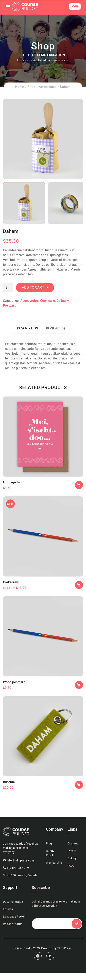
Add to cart (33, 287)
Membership (54, 862)
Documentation (13, 901)
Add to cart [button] (79, 485)
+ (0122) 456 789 (18, 867)
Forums (8, 909)
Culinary (63, 301)
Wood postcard (14, 682)
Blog (49, 843)
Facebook (38, 956)
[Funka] (43, 139)
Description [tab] (27, 328)
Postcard (9, 305)
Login (75, 6)
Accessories (47, 87)
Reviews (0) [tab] (55, 328)
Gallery (72, 858)
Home (19, 87)
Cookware (47, 301)
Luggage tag (12, 482)
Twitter (50, 956)
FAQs (71, 865)
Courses (73, 843)
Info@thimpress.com (20, 860)
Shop (31, 87)
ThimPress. (64, 948)
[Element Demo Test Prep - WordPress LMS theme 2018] (25, 6)
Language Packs (14, 916)
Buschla (9, 782)
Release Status (12, 924)
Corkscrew (11, 582)
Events (72, 850)
